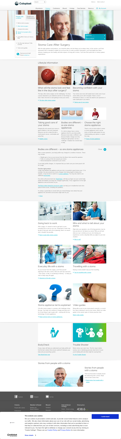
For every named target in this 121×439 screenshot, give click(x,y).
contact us (26, 55)
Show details (29, 435)
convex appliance (63, 174)
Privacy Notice (65, 430)
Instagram (36, 397)
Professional (17, 410)
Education (48, 410)
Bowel (31, 409)
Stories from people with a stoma (24, 32)
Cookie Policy (52, 430)
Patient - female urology (67, 409)
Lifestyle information (23, 29)
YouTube (51, 397)
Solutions (48, 407)
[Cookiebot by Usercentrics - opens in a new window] (12, 435)
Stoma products (90, 38)
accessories (47, 175)
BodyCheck (89, 35)
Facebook (20, 397)
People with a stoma (19, 407)
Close (100, 149)
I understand (105, 416)
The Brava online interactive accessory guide (50, 185)
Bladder (32, 407)
